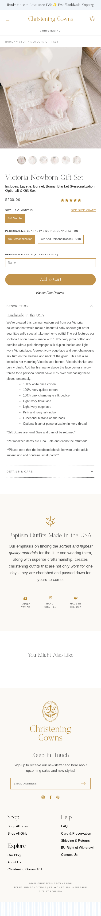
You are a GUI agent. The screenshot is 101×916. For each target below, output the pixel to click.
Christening (50, 30)
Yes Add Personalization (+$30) (61, 239)
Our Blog (14, 855)
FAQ (64, 826)
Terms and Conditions (30, 887)
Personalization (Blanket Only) (31, 254)
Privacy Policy (60, 887)
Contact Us (69, 854)
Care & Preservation (76, 833)
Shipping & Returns (75, 840)
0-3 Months (15, 218)
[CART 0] (92, 18)
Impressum (79, 887)
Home (9, 42)
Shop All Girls (17, 833)
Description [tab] (18, 306)
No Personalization (20, 239)
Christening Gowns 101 (25, 869)
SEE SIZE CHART (83, 210)
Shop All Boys (18, 826)
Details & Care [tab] (20, 471)
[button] (71, 200)
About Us (14, 862)
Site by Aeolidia (50, 891)
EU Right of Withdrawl (77, 847)
